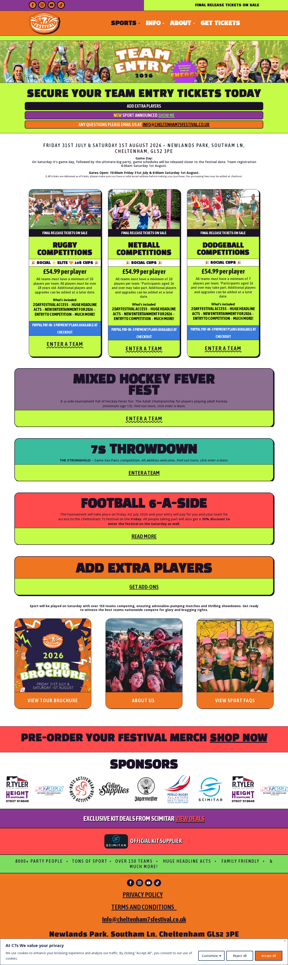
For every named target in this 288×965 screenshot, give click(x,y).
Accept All (268, 956)
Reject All (240, 956)
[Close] (285, 941)
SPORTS (123, 24)
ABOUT (180, 24)
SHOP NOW (238, 738)
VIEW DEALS (190, 818)
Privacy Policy (143, 894)
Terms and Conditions (144, 907)
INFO (153, 24)
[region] (144, 952)
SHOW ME (166, 115)
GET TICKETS (220, 24)
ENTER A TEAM (65, 344)
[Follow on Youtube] (51, 5)
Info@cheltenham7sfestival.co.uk (176, 124)
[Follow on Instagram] (42, 5)
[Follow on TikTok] (61, 5)
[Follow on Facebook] (32, 5)
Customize (210, 956)
